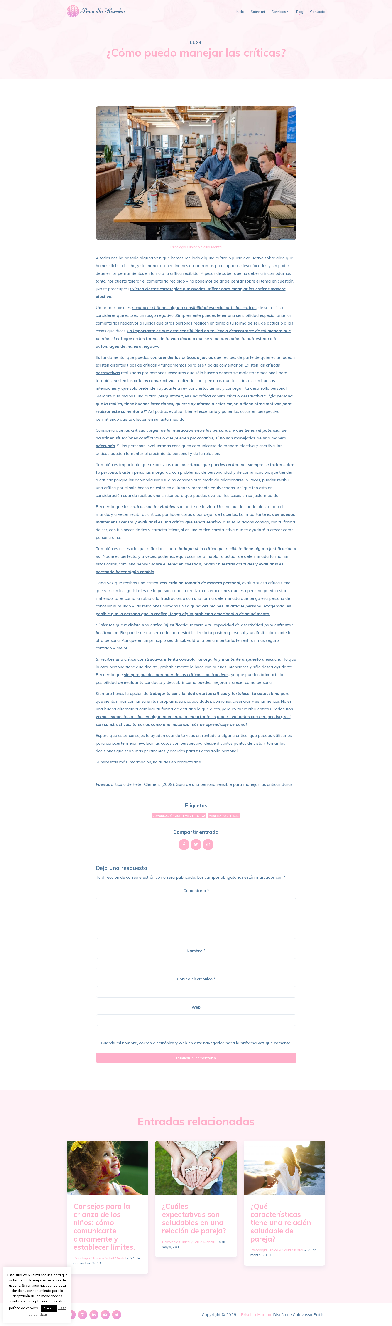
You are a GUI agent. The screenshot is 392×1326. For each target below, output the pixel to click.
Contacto (317, 11)
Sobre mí (258, 11)
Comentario (196, 890)
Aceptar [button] (49, 1308)
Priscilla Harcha (256, 1314)
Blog (299, 11)
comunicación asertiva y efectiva (179, 816)
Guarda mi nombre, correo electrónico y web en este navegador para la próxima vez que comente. (196, 1043)
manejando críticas (224, 816)
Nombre (196, 950)
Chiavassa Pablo (309, 1314)
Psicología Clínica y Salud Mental (196, 247)
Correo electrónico (196, 978)
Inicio (240, 11)
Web (196, 1007)
